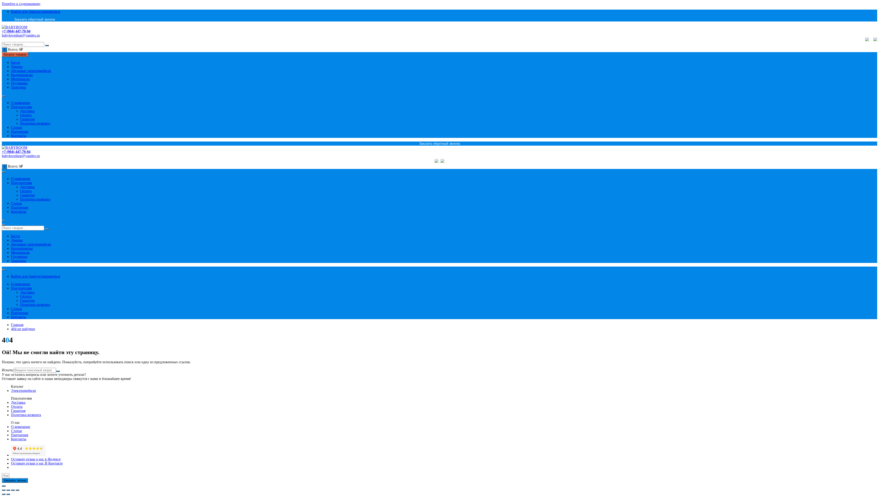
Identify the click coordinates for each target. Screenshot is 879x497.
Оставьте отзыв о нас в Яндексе (36, 459)
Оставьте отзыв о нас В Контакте (37, 463)
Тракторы (18, 87)
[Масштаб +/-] (17, 490)
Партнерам (19, 132)
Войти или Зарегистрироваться (35, 11)
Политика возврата (35, 123)
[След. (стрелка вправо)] (8, 494)
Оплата (26, 115)
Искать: (8, 370)
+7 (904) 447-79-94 (16, 31)
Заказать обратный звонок (34, 19)
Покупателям (21, 107)
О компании (20, 103)
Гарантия (27, 119)
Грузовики (19, 83)
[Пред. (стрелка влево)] (3, 494)
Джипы (17, 67)
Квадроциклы (22, 75)
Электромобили (23, 391)
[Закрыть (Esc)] (3, 490)
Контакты (18, 136)
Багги (15, 62)
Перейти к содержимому (21, 4)
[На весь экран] (13, 490)
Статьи (16, 127)
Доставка (27, 111)
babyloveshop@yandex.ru (21, 35)
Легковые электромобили (31, 71)
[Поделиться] (8, 490)
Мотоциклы (20, 79)
